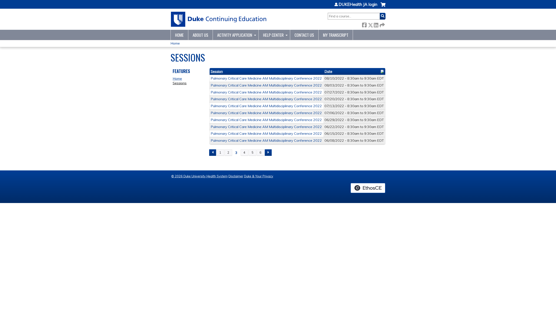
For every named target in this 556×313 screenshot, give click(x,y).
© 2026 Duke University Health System (199, 176)
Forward (382, 24)
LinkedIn (376, 24)
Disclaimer (235, 176)
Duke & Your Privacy (258, 176)
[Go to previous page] (212, 152)
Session (217, 71)
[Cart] (383, 7)
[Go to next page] (268, 152)
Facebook (364, 24)
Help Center (273, 35)
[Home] (218, 19)
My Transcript (335, 35)
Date (328, 71)
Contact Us (304, 35)
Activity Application (234, 35)
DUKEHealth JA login (358, 5)
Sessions (180, 83)
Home (179, 35)
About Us (200, 35)
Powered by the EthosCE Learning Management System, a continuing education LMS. (368, 188)
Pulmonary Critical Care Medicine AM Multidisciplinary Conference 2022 (266, 78)
